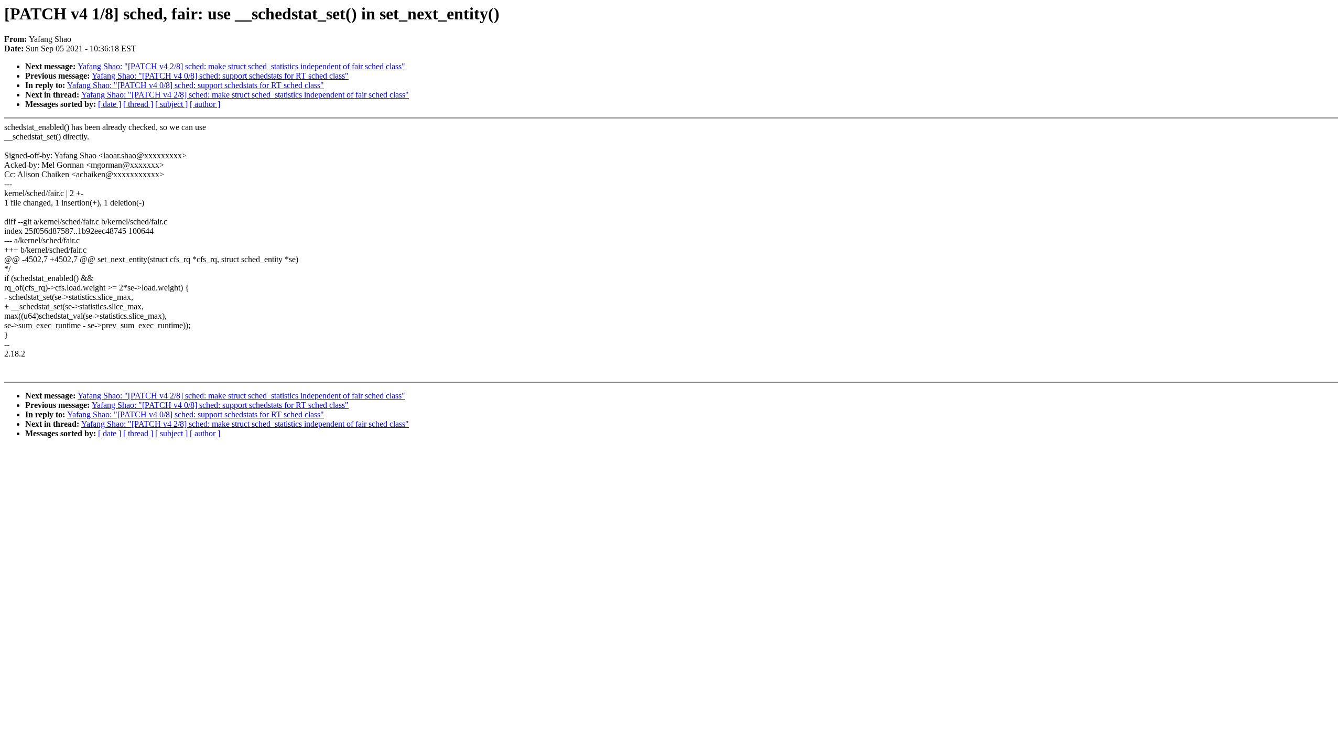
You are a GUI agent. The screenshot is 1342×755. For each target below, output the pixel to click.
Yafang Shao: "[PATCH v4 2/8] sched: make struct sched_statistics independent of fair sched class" (241, 66)
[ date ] (109, 104)
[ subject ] (171, 104)
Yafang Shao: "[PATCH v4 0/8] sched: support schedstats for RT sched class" (220, 75)
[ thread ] (138, 104)
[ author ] (205, 104)
